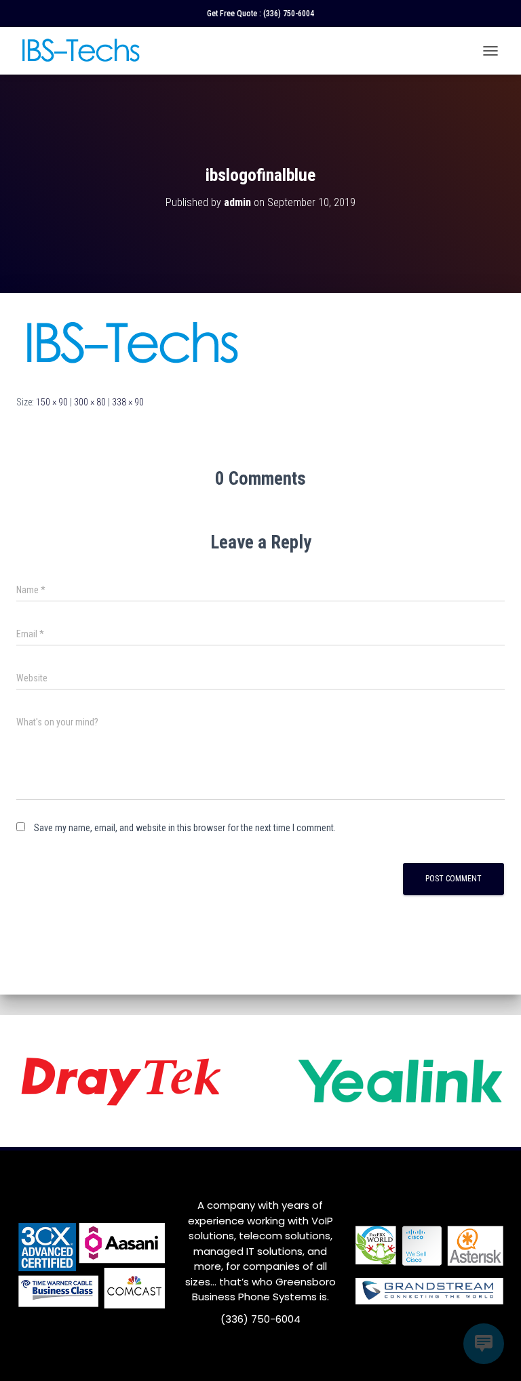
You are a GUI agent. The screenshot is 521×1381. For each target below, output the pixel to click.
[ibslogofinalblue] (131, 343)
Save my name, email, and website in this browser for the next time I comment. (185, 827)
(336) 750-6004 (288, 13)
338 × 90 (128, 402)
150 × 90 (52, 402)
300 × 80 (90, 402)
